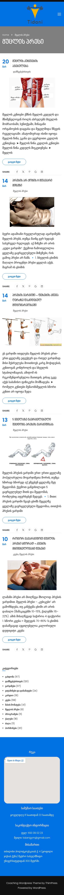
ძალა (8, 723)
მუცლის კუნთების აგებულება (25, 64)
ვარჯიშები (10, 686)
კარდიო (9, 695)
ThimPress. (51, 883)
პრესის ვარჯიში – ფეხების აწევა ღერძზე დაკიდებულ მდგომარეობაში (35, 300)
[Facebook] (17, 172)
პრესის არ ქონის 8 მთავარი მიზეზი (32, 183)
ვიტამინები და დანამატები (18, 690)
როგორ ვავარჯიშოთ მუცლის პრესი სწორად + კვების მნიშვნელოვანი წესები (33, 543)
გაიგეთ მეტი (14, 161)
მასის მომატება (13, 704)
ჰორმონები (11, 728)
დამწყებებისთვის (22, 71)
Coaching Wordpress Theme (23, 883)
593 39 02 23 (35, 833)
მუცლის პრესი (20, 191)
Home (5, 34)
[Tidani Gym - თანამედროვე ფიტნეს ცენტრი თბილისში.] (35, 14)
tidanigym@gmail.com (36, 838)
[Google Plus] (35, 172)
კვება (15, 554)
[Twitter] (23, 172)
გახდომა (9, 676)
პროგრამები (11, 714)
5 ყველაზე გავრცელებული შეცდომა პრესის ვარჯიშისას (32, 422)
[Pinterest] (29, 172)
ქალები (9, 718)
